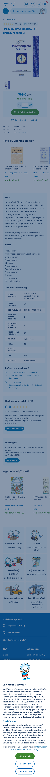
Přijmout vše (25, 756)
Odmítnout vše (25, 771)
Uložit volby (25, 764)
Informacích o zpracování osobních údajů (29, 748)
